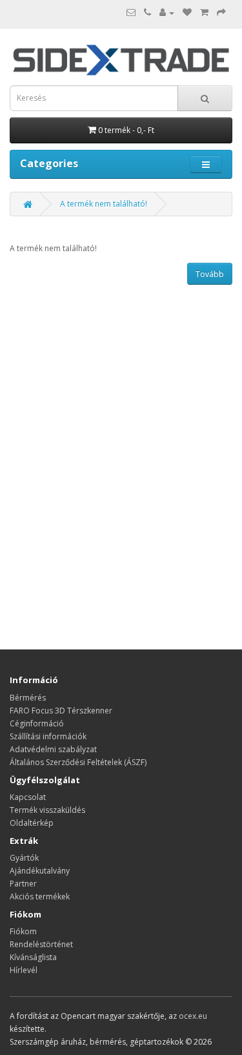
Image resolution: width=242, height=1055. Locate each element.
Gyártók (24, 857)
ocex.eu (193, 1015)
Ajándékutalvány (40, 870)
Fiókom (23, 931)
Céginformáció (37, 723)
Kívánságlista (33, 957)
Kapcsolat (28, 797)
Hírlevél (23, 970)
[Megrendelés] (221, 12)
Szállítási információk (48, 736)
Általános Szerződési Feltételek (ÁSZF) (78, 762)
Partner (23, 883)
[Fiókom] (166, 12)
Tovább (210, 274)
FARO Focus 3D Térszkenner (61, 710)
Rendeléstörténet (41, 944)
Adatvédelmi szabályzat (53, 749)
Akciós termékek (40, 896)
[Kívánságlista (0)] (187, 12)
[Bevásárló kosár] (204, 12)
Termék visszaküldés (47, 809)
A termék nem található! (103, 203)
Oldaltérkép (32, 822)
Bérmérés (28, 697)
